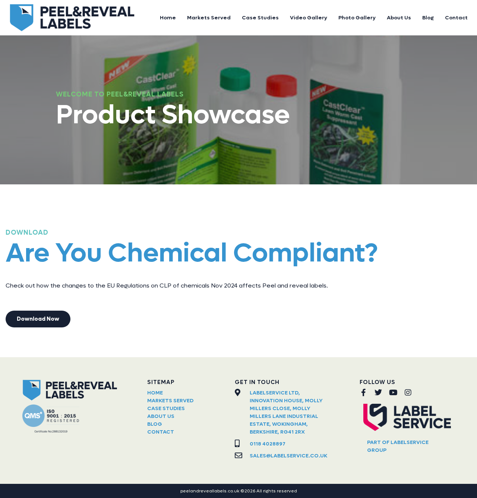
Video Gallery (308, 17)
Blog (428, 17)
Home (168, 17)
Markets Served (209, 17)
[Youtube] (393, 392)
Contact (456, 17)
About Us (399, 17)
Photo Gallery (357, 17)
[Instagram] (408, 392)
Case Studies (260, 17)
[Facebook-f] (363, 392)
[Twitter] (378, 392)
